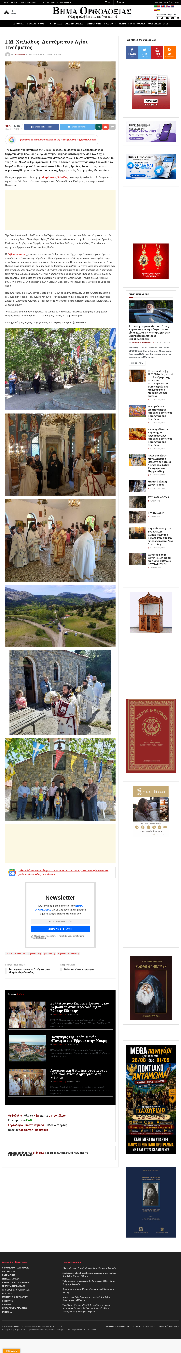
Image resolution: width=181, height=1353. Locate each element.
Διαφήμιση (8, 2)
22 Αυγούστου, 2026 (162, 342)
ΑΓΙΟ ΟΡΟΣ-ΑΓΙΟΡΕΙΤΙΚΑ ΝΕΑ (15, 1290)
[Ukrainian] (158, 10)
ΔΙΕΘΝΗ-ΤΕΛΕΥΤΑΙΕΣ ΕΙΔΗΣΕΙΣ (16, 1282)
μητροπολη (49, 954)
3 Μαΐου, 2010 (154, 517)
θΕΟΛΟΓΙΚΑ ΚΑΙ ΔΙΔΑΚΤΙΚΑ (14, 1308)
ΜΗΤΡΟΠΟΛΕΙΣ (94, 24)
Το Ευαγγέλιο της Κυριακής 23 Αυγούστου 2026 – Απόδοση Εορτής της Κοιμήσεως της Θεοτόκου (160, 437)
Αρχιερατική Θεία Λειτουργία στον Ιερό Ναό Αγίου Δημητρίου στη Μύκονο (78, 1074)
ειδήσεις (39, 1152)
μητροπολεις (34, 954)
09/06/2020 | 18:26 (36, 54)
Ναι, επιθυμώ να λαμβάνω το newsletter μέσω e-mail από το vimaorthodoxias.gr (57, 937)
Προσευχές (7, 1301)
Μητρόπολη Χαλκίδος (68, 954)
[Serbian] (172, 6)
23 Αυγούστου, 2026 (157, 400)
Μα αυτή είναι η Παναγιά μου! (157, 483)
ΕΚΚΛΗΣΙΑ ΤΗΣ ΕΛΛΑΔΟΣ (13, 1286)
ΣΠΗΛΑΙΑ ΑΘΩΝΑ (158, 497)
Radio (121, 2)
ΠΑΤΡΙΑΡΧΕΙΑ (55, 24)
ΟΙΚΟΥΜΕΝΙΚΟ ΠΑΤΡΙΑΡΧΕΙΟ (15, 1268)
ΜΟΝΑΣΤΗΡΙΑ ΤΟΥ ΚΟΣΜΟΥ (132, 24)
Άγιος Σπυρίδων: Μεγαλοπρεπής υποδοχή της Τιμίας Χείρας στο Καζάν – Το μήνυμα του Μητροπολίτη (159, 463)
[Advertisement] (60, 210)
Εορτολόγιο (15, 1125)
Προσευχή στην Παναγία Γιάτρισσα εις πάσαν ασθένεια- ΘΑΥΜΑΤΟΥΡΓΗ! (160, 559)
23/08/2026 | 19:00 (73, 1082)
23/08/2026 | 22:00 (73, 1015)
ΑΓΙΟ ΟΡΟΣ (18, 24)
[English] (162, 6)
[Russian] (169, 6)
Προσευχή (41, 1130)
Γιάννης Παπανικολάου (141, 342)
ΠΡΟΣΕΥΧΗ (109, 24)
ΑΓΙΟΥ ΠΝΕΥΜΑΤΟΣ (16, 954)
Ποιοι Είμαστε (20, 2)
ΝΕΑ (36, 1115)
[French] (165, 6)
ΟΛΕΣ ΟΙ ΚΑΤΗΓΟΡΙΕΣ (158, 24)
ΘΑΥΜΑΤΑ (6, 1304)
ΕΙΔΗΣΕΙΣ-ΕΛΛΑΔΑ (10, 1279)
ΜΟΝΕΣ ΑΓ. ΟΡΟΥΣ (35, 24)
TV (109, 2)
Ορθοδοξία (15, 1115)
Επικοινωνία (32, 2)
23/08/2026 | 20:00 (73, 1045)
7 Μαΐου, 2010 (154, 501)
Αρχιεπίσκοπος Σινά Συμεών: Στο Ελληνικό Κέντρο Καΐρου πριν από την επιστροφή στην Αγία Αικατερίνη (160, 536)
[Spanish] (155, 10)
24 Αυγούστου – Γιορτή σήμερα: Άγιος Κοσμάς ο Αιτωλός (89, 1268)
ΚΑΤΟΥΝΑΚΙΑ (156, 513)
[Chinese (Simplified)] (158, 6)
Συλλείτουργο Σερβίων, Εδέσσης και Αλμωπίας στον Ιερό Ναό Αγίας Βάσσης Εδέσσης (79, 1007)
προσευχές (26, 1130)
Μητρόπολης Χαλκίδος (55, 177)
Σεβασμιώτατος (17, 254)
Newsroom (20, 54)
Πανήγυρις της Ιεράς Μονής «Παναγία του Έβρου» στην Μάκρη (78, 1039)
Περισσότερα (137, 363)
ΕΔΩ (29, 1120)
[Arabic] (155, 6)
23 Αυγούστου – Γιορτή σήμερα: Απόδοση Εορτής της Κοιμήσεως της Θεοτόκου (160, 413)
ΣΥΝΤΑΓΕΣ (7, 1312)
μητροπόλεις (57, 1115)
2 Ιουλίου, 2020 (155, 568)
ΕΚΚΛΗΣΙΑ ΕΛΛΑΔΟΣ (74, 24)
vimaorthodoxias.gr (15, 1326)
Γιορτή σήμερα (34, 1125)
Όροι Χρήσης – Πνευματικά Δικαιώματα (55, 2)
